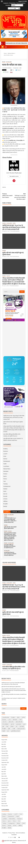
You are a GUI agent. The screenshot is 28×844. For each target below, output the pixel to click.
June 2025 (4, 769)
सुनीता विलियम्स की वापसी (15, 731)
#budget (13, 717)
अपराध (20, 719)
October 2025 (4, 760)
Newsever (20, 840)
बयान (16, 726)
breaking (3, 61)
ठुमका (3, 726)
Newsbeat (5, 471)
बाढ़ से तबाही (22, 726)
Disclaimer (8, 5)
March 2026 (4, 748)
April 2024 (4, 801)
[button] (5, 47)
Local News (6, 466)
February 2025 (5, 778)
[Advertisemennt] (14, 33)
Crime (4, 456)
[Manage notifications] (3, 841)
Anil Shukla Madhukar (7, 67)
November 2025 (5, 758)
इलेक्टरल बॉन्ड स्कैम (19, 721)
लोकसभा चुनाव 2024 (21, 728)
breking (23, 717)
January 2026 (4, 753)
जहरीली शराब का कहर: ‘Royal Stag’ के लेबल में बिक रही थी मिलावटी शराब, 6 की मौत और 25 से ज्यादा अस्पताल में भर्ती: (13, 227)
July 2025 (4, 767)
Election (8, 275)
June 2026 (4, 742)
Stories (5, 478)
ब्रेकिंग (9, 728)
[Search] (26, 47)
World (4, 491)
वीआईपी (3, 731)
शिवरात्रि (5, 506)
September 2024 (5, 789)
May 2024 (4, 799)
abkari (18, 717)
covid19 (5, 453)
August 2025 (4, 764)
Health (4, 463)
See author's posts (14, 176)
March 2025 (4, 776)
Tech (4, 481)
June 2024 (4, 796)
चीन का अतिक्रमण (5, 724)
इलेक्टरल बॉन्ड (11, 721)
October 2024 (4, 787)
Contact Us (5, 3)
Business (5, 451)
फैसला (7, 726)
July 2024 (4, 794)
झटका (24, 724)
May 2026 (4, 744)
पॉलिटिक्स (5, 501)
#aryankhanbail (5, 717)
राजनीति (13, 728)
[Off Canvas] (2, 1)
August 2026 (4, 739)
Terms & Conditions (20, 3)
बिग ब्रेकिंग (5, 504)
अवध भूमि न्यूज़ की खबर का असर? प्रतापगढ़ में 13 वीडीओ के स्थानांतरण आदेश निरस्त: (10, 554)
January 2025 (4, 780)
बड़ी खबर (12, 726)
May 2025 (4, 771)
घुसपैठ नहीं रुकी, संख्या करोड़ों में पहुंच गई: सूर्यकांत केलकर (11, 686)
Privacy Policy (12, 3)
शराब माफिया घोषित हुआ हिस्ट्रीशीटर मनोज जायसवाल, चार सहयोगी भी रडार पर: (10, 546)
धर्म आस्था (5, 499)
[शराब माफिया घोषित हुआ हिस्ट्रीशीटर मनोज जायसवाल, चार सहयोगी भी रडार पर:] (14, 655)
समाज (8, 731)
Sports (5, 476)
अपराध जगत (4, 721)
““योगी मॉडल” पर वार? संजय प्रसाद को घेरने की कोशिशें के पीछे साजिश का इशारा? (20, 196)
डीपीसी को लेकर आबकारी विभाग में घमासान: (7, 195)
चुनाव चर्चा (12, 724)
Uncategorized (6, 486)
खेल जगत (5, 494)
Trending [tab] (22, 511)
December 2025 (5, 755)
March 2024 (4, 803)
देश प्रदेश (5, 496)
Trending (5, 484)
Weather (5, 488)
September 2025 (5, 762)
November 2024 (5, 785)
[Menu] (5, 47)
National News (9, 61)
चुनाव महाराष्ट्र (18, 724)
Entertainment (6, 461)
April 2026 (4, 746)
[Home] (2, 47)
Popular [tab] (15, 511)
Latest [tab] (7, 511)
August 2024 (4, 792)
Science (14, 223)
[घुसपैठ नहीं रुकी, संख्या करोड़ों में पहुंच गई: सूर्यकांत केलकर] (14, 241)
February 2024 (5, 805)
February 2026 (5, 751)
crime (9, 719)
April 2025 (4, 773)
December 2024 (5, 783)
